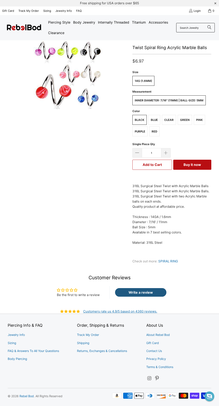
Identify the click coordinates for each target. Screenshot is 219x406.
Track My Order (28, 10)
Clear (169, 120)
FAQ (79, 10)
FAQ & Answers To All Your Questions (33, 351)
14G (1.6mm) (143, 81)
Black (139, 120)
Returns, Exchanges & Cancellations (102, 351)
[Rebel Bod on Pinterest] (157, 378)
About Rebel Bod (158, 335)
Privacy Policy (156, 359)
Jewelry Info (63, 10)
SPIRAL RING (168, 261)
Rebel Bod (26, 396)
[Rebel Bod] (24, 28)
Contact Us (154, 351)
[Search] (209, 27)
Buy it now (192, 164)
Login (197, 10)
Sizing (47, 10)
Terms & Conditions (159, 367)
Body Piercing (17, 359)
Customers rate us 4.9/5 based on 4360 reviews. (120, 311)
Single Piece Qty (143, 144)
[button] (209, 396)
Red (154, 131)
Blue (154, 120)
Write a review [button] (141, 292)
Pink (199, 120)
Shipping (83, 343)
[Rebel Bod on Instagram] (149, 378)
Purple (140, 131)
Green (185, 120)
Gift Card (8, 10)
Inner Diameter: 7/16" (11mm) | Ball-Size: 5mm (169, 100)
